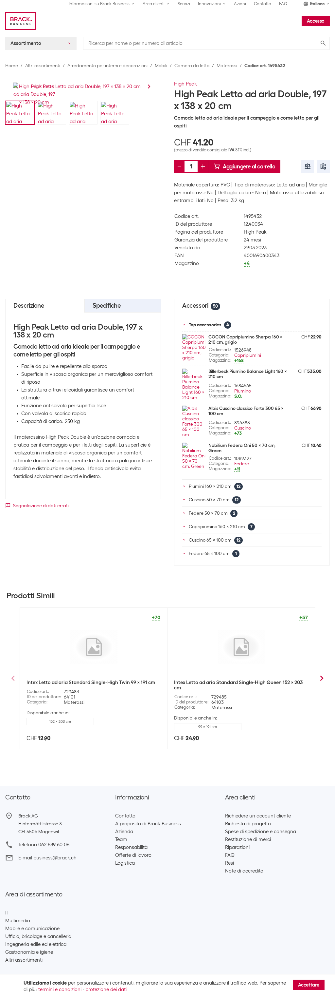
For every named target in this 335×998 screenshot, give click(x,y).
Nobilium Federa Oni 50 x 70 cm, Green (241, 448)
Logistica (125, 863)
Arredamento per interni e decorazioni (107, 65)
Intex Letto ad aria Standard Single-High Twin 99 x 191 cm (90, 682)
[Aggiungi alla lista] (323, 166)
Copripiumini (247, 355)
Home (11, 65)
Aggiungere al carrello (249, 166)
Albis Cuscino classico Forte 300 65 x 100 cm (246, 411)
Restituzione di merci (248, 839)
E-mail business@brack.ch (47, 858)
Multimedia (17, 921)
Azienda (124, 832)
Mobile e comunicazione (32, 928)
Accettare (308, 985)
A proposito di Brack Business (148, 824)
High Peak (185, 84)
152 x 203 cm (60, 721)
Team (121, 839)
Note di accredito (244, 871)
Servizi (184, 3)
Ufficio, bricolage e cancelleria (38, 936)
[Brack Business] (20, 21)
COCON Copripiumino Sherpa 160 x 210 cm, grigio (245, 339)
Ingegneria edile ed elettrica (35, 944)
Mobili (161, 65)
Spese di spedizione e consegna (260, 832)
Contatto (262, 3)
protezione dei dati (106, 989)
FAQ (283, 3)
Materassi (227, 65)
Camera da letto (191, 65)
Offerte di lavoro (133, 855)
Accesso (316, 21)
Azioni (240, 3)
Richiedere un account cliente (258, 816)
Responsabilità (131, 847)
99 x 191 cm (207, 726)
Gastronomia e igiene (29, 952)
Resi (229, 863)
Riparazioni (237, 847)
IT (7, 913)
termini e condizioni (59, 989)
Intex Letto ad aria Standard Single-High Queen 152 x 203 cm (238, 685)
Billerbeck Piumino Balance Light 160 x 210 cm (247, 374)
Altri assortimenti (42, 65)
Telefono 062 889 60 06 (43, 845)
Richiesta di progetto (248, 824)
